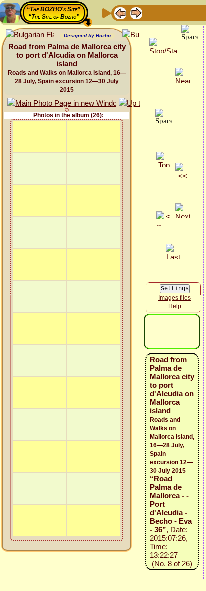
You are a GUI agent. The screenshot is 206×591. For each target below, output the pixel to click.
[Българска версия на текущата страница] (30, 35)
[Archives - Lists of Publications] (152, 12)
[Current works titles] (184, 12)
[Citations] (168, 12)
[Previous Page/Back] (120, 12)
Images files (174, 297)
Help (175, 306)
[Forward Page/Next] (136, 12)
